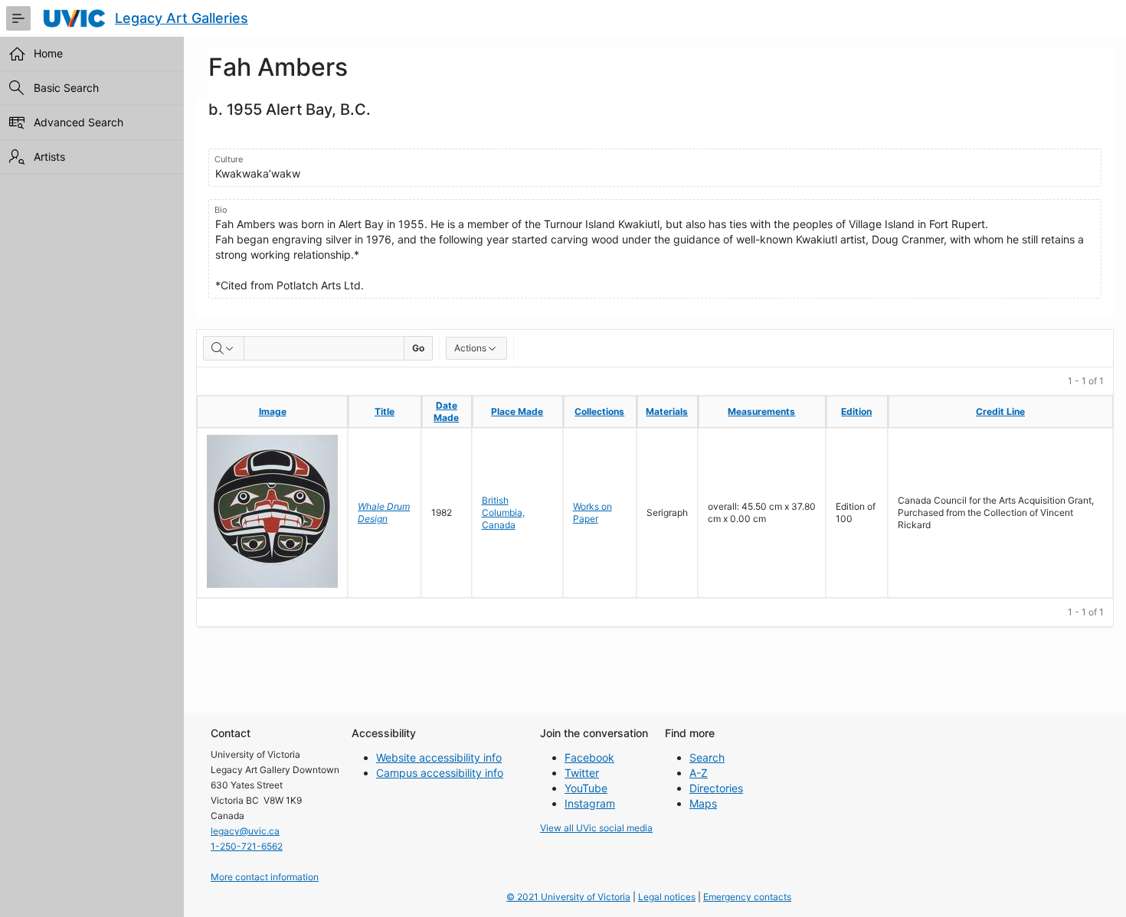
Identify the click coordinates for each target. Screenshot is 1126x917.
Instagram (590, 803)
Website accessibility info (439, 757)
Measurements (761, 411)
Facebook (589, 757)
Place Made (517, 411)
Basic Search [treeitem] (66, 87)
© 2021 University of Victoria (568, 896)
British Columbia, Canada (503, 512)
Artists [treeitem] (49, 156)
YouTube (586, 788)
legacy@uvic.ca (245, 831)
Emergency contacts (747, 896)
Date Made (446, 411)
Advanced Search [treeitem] (78, 122)
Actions (470, 348)
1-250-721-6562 (247, 846)
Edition (856, 411)
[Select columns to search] (223, 348)
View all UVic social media (596, 828)
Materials (667, 411)
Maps (703, 803)
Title (384, 411)
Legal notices (667, 896)
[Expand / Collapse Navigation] (18, 18)
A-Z (698, 772)
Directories (716, 788)
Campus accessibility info (439, 772)
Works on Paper (592, 512)
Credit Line (1000, 411)
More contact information (265, 877)
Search (707, 757)
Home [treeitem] (48, 53)
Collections (599, 411)
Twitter (582, 772)
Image (272, 411)
